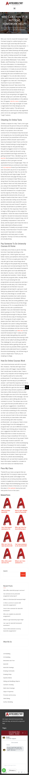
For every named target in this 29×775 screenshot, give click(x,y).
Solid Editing (6, 698)
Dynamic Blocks (7, 678)
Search (5, 571)
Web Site (20, 330)
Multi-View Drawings (9, 688)
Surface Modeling (8, 702)
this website (11, 488)
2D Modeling (6, 653)
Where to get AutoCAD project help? (13, 619)
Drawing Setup (7, 674)
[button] (14, 8)
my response (7, 167)
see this (3, 158)
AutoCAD (5, 664)
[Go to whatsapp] (4, 770)
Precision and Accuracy (9, 695)
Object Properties (8, 691)
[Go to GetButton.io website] (3, 773)
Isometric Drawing (8, 684)
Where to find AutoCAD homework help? (14, 599)
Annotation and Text (9, 660)
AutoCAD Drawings (8, 667)
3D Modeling (6, 657)
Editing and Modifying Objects (11, 681)
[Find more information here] (14, 752)
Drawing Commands (8, 671)
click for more (14, 101)
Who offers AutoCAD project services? (14, 590)
